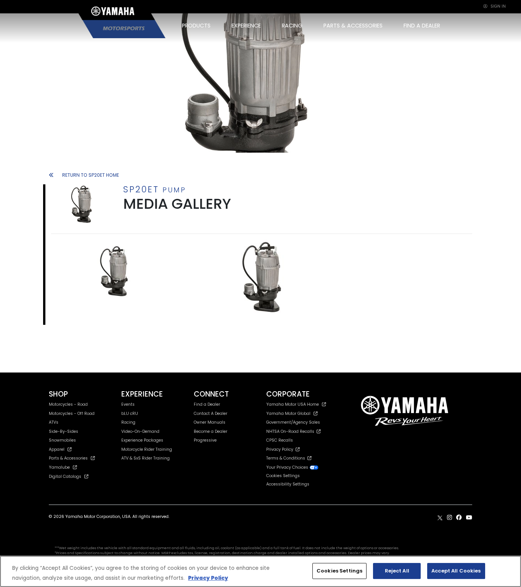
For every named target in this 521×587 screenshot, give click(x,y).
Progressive (205, 440)
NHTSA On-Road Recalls (291, 431)
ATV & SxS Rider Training (145, 458)
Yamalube (59, 467)
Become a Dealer (210, 431)
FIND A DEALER (422, 25)
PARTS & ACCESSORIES (353, 25)
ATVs (53, 422)
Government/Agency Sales (293, 422)
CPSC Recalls (279, 440)
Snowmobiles (62, 440)
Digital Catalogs (65, 476)
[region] (260, 571)
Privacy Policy (281, 449)
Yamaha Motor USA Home (292, 404)
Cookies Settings (339, 570)
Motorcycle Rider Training (146, 449)
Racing (128, 422)
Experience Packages (142, 440)
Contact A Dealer (210, 413)
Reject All (397, 570)
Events (128, 404)
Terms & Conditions (286, 458)
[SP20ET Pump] (117, 271)
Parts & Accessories (68, 458)
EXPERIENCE (246, 25)
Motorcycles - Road (68, 404)
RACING (292, 25)
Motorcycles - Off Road (72, 413)
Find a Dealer (207, 404)
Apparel (56, 449)
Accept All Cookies (456, 570)
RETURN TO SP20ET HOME (90, 175)
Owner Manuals (209, 422)
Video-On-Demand (140, 431)
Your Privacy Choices (287, 467)
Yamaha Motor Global (288, 413)
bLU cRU (129, 413)
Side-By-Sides (63, 431)
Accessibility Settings (287, 484)
